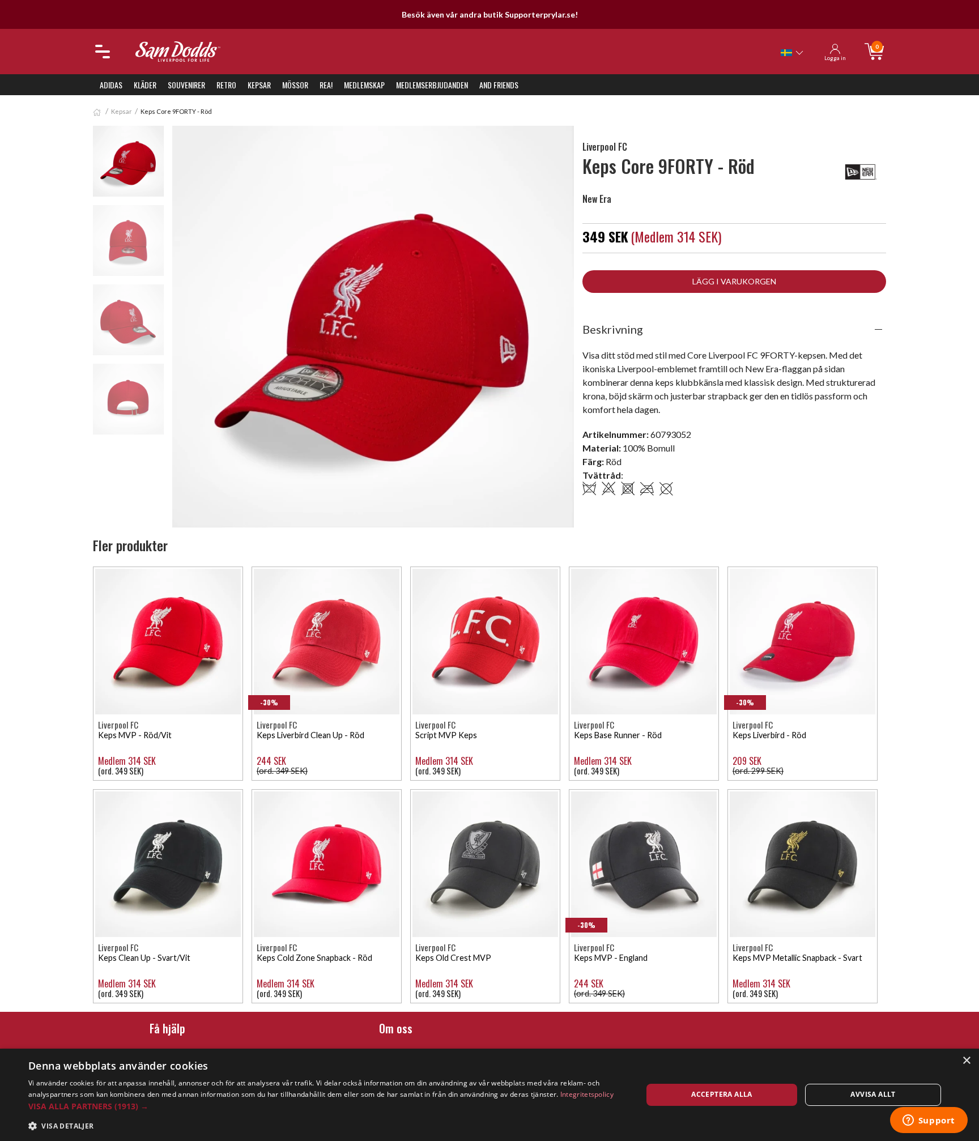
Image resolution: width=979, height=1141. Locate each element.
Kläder (145, 85)
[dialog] (489, 1095)
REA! (326, 85)
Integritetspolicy (587, 1094)
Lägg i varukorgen (734, 281)
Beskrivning (612, 329)
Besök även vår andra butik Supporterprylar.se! (490, 14)
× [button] (966, 1061)
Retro (226, 85)
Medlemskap (364, 85)
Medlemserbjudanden (432, 85)
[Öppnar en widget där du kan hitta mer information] (928, 1121)
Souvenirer (186, 85)
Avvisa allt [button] (872, 1094)
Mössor (295, 85)
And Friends (498, 85)
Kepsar (259, 85)
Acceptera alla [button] (721, 1094)
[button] (326, 1106)
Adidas (111, 85)
